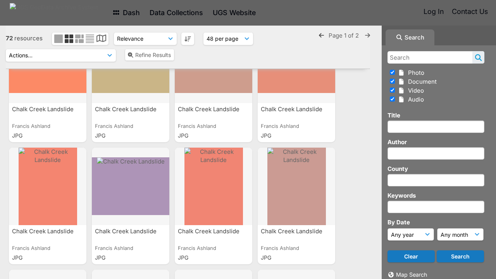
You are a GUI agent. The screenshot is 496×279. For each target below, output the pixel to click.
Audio (414, 99)
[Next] (367, 35)
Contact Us (470, 11)
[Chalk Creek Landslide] (47, 186)
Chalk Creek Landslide (43, 109)
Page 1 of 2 (344, 35)
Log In (434, 11)
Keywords (402, 195)
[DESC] (187, 39)
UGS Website (234, 13)
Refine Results (153, 55)
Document (421, 81)
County (398, 168)
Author (397, 142)
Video (414, 90)
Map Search (411, 274)
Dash (130, 13)
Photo (414, 72)
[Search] (478, 57)
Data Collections (176, 13)
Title (394, 115)
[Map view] (101, 39)
